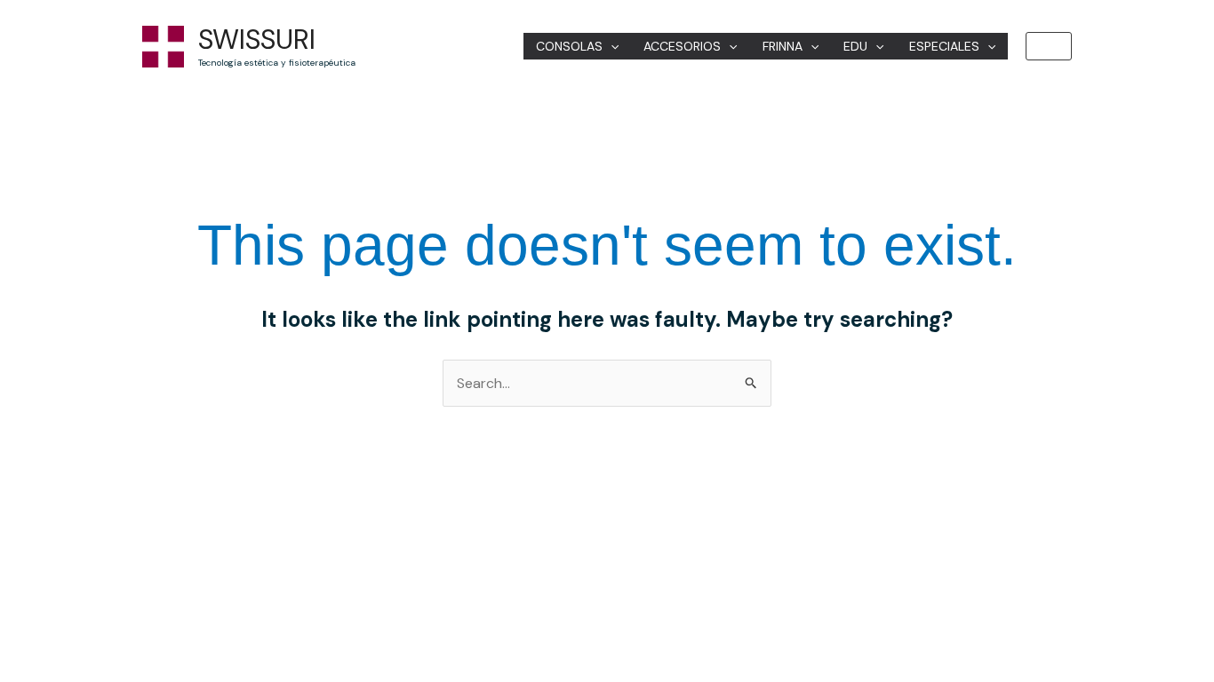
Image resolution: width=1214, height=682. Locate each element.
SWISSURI (256, 39)
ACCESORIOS (682, 46)
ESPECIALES (944, 46)
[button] (1049, 46)
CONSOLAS (569, 46)
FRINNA (783, 46)
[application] (611, 46)
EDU (855, 46)
